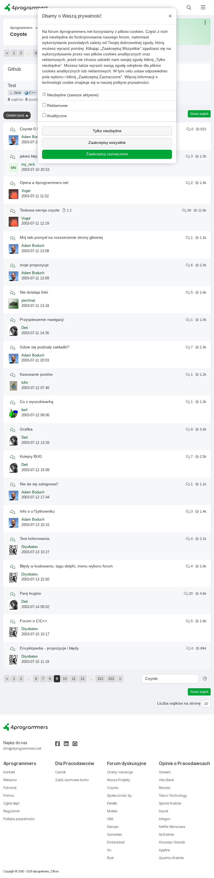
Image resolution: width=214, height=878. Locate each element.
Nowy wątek (199, 114)
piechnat (28, 300)
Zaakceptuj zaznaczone (107, 154)
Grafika (26, 429)
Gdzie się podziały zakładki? (44, 347)
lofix (24, 383)
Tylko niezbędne (107, 131)
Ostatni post (15, 115)
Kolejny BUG (31, 456)
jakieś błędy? (31, 156)
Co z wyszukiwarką (36, 401)
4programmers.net (76, 31)
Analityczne (56, 116)
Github (14, 69)
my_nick (28, 164)
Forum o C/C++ (33, 621)
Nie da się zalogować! (39, 484)
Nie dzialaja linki (34, 292)
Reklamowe (57, 106)
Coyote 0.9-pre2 (34, 129)
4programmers (21, 27)
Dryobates (29, 547)
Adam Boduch (32, 137)
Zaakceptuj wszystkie (107, 143)
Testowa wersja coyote (40, 210)
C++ (31, 93)
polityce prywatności (131, 82)
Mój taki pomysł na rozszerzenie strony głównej (61, 237)
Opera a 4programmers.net (44, 182)
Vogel (25, 191)
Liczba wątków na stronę (179, 703)
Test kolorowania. (35, 538)
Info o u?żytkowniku (37, 511)
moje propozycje (34, 265)
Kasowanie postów (36, 374)
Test (12, 85)
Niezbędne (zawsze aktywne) (72, 95)
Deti (24, 328)
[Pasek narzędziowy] (205, 22)
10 (65, 679)
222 (111, 679)
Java (17, 93)
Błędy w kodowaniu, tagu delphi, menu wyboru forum (66, 566)
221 (100, 679)
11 (74, 679)
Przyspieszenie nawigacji (42, 319)
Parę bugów (30, 593)
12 (82, 679)
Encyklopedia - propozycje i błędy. (49, 648)
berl (24, 410)
